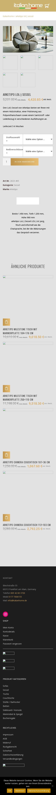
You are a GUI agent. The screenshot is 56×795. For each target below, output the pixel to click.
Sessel (17, 185)
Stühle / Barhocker (11, 702)
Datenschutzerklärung (13, 754)
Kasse (5, 635)
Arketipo (14, 189)
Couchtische (8, 698)
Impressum (8, 734)
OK (9, 791)
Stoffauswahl (13, 139)
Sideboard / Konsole (12, 710)
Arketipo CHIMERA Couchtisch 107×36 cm (26, 462)
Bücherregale (9, 718)
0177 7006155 (15, 596)
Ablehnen (19, 791)
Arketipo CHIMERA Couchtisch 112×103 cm (27, 525)
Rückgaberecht (10, 746)
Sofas (5, 686)
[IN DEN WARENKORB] (6, 322)
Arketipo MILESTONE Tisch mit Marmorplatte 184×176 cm (20, 331)
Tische (6, 694)
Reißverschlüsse (14, 151)
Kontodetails (9, 631)
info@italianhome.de (17, 600)
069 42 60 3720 (18, 593)
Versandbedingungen (12, 758)
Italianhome (8, 16)
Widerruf (7, 742)
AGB (5, 738)
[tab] (27, 201)
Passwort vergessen (12, 643)
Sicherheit (7, 750)
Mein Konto (8, 627)
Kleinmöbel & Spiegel (13, 714)
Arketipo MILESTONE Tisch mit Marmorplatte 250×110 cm (20, 397)
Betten (6, 706)
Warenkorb (8, 639)
